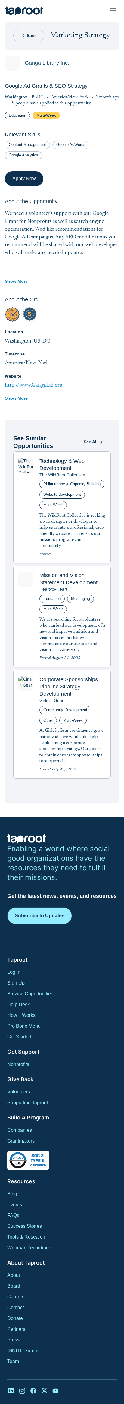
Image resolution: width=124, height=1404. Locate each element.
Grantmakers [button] (21, 1140)
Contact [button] (15, 1307)
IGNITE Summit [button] (24, 1350)
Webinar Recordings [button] (29, 1247)
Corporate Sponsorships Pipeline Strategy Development (68, 686)
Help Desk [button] (18, 1004)
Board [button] (13, 1286)
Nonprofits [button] (18, 1064)
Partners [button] (16, 1329)
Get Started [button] (19, 1036)
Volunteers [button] (18, 1091)
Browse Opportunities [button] (30, 993)
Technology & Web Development (62, 464)
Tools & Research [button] (26, 1236)
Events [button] (14, 1204)
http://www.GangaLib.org (33, 385)
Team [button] (13, 1361)
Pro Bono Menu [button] (24, 1026)
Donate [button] (15, 1318)
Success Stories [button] (24, 1226)
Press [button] (13, 1339)
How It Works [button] (21, 1015)
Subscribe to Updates (39, 915)
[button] (24, 11)
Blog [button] (12, 1193)
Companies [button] (19, 1130)
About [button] (13, 1275)
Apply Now (24, 178)
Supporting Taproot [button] (27, 1102)
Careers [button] (15, 1296)
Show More (16, 281)
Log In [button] (13, 972)
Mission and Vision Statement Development (68, 578)
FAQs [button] (13, 1215)
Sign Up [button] (16, 982)
